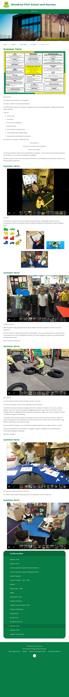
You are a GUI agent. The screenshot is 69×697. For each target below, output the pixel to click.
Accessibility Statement (54, 651)
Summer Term (45, 44)
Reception (33, 44)
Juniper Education (41, 649)
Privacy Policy (32, 651)
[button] (10, 189)
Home (5, 44)
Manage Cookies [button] (41, 651)
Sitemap (25, 651)
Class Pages (23, 44)
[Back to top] (34, 655)
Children (13, 44)
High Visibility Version (14, 651)
